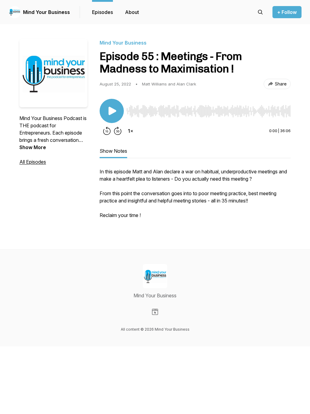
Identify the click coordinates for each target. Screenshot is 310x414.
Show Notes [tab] (113, 151)
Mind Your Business (46, 12)
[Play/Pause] (112, 111)
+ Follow (287, 12)
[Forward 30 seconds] (118, 131)
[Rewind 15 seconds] (107, 131)
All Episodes (32, 162)
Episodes (102, 12)
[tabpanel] (195, 196)
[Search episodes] (260, 12)
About (132, 12)
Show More (32, 147)
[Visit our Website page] (155, 312)
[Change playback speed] (130, 131)
